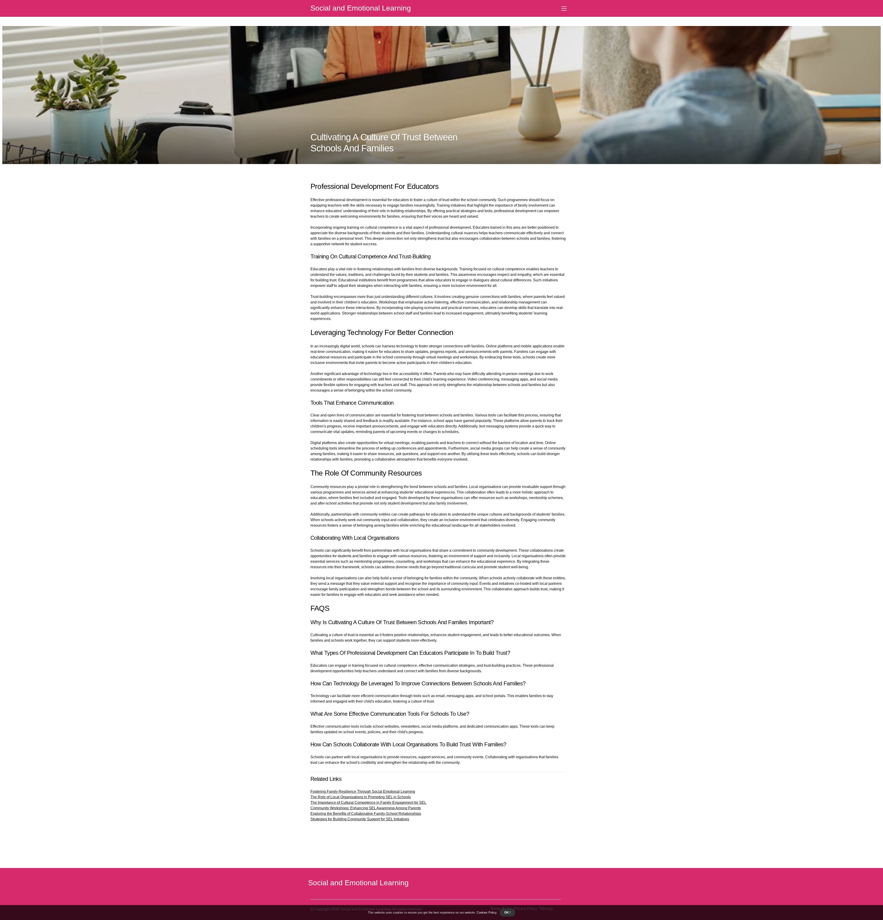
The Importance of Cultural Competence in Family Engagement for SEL (368, 803)
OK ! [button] (507, 912)
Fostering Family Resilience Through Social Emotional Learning (362, 791)
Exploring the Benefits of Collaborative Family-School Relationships (365, 814)
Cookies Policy (486, 912)
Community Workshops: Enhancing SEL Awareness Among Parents (365, 808)
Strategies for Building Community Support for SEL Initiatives (359, 819)
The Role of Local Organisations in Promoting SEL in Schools (360, 797)
